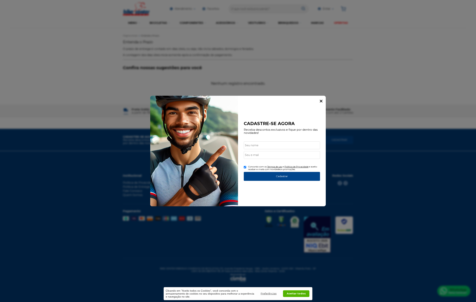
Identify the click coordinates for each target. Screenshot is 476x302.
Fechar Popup (321, 101)
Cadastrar (282, 176)
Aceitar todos (296, 293)
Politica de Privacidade (296, 166)
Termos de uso (274, 166)
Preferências (268, 293)
